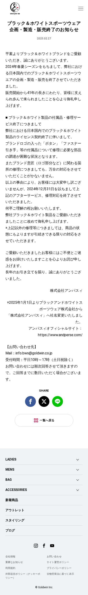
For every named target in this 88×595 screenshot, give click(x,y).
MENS (9, 469)
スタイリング (14, 520)
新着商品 (11, 500)
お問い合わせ (54, 556)
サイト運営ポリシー (58, 562)
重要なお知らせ (14, 562)
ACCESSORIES (16, 490)
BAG (8, 479)
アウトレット (14, 510)
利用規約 (10, 568)
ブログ (10, 530)
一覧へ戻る (47, 420)
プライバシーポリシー (59, 568)
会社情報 (10, 556)
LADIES (10, 459)
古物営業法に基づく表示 (60, 573)
